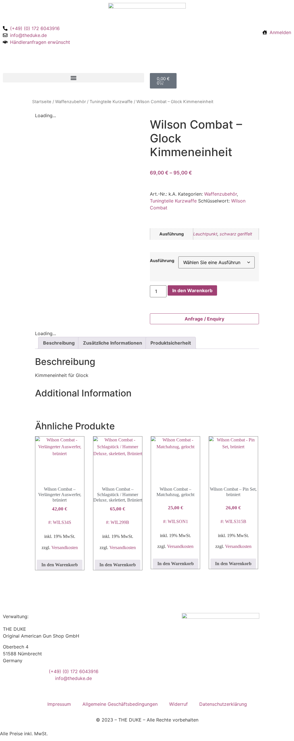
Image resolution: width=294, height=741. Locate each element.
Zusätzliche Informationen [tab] (112, 343)
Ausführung (162, 261)
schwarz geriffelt (236, 233)
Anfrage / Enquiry (204, 319)
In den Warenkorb (192, 290)
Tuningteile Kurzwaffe (111, 101)
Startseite (41, 101)
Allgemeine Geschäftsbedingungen (120, 704)
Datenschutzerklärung (223, 704)
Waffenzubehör (70, 101)
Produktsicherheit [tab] (170, 343)
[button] (73, 77)
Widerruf (178, 704)
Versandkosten (64, 547)
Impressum (59, 704)
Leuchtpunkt (205, 233)
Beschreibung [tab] (59, 343)
